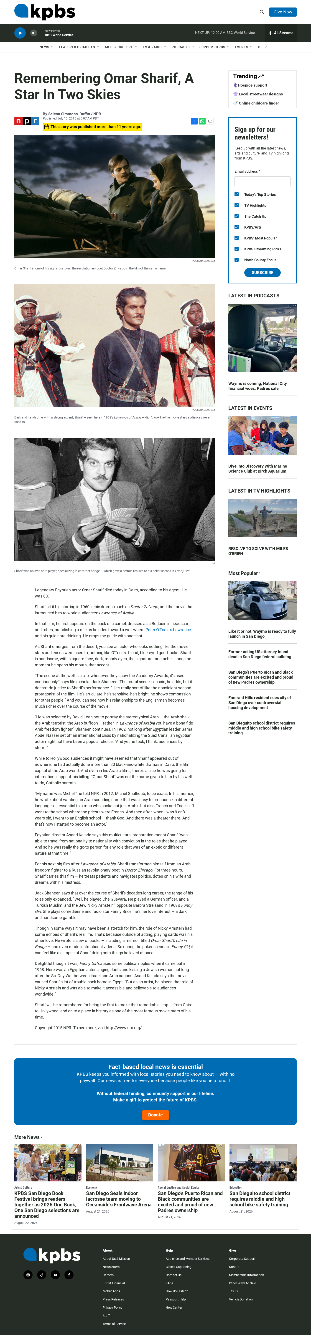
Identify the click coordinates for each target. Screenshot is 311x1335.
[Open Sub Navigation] (52, 47)
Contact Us (173, 1275)
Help (262, 47)
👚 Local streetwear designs (258, 94)
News (44, 47)
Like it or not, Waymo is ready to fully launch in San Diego (262, 634)
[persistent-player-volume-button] (34, 33)
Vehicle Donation (241, 1299)
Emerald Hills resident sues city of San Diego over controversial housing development (259, 702)
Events (241, 47)
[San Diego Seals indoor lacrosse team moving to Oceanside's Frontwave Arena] (119, 1162)
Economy (91, 1187)
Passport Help (176, 1299)
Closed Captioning (178, 1267)
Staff (106, 1316)
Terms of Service (114, 1324)
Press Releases (113, 1299)
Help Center (174, 1307)
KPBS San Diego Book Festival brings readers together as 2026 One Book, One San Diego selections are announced (46, 1205)
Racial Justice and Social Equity (178, 1187)
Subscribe (262, 272)
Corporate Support (242, 1258)
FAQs (169, 1283)
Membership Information (246, 1275)
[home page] (44, 12)
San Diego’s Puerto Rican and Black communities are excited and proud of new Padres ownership (260, 677)
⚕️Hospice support (250, 85)
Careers (108, 1275)
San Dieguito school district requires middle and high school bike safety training (261, 728)
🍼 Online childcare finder (256, 103)
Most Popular (243, 573)
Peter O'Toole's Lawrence (168, 629)
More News (27, 1137)
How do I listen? (177, 1291)
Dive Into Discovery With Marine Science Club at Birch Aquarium (257, 468)
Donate (155, 1115)
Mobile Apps (111, 1291)
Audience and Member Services (187, 1258)
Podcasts (181, 47)
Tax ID (233, 1291)
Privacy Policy (112, 1307)
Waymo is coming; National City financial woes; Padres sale (257, 386)
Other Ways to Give (242, 1283)
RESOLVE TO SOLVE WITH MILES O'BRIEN (258, 551)
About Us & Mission (116, 1258)
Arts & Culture (119, 47)
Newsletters (111, 1267)
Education (235, 1187)
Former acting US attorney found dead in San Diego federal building (259, 654)
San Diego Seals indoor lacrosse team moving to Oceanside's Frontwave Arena (119, 1199)
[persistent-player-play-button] (20, 33)
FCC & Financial (114, 1283)
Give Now (283, 12)
